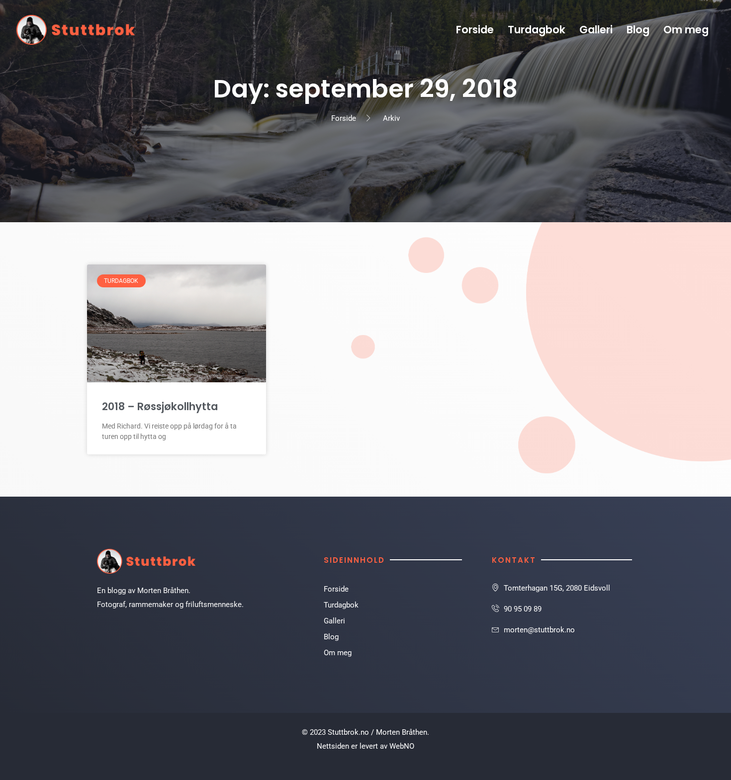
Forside (475, 29)
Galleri (596, 29)
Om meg (686, 29)
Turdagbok (536, 29)
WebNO (401, 746)
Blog (638, 29)
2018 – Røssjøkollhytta (160, 406)
